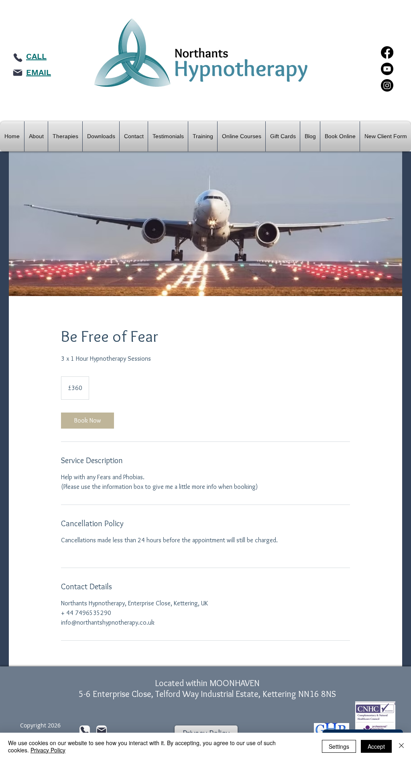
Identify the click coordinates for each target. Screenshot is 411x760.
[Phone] (17, 57)
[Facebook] (387, 52)
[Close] (401, 746)
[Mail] (17, 72)
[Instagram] (387, 85)
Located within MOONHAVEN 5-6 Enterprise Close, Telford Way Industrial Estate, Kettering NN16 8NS (207, 688)
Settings (339, 746)
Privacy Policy (48, 750)
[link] (87, 421)
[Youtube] (387, 69)
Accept (376, 746)
